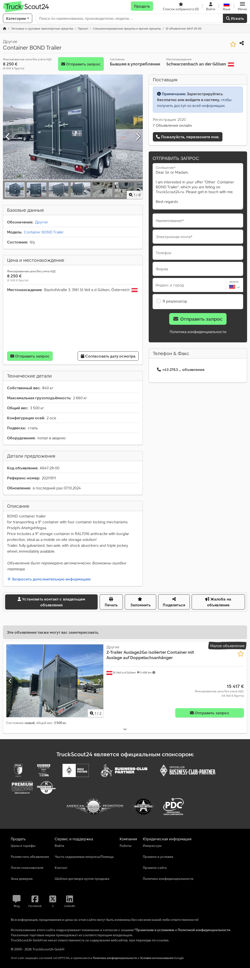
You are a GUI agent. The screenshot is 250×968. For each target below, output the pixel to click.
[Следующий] (137, 136)
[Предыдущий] (8, 136)
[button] (242, 6)
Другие (41, 222)
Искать (237, 18)
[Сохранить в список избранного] (233, 44)
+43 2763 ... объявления (183, 369)
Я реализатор (175, 301)
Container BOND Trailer (44, 232)
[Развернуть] (125, 729)
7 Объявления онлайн (172, 125)
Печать (111, 604)
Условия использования (156, 958)
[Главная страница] (4, 28)
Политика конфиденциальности (198, 331)
